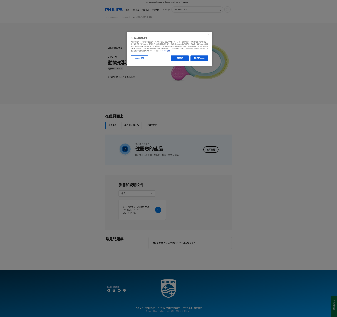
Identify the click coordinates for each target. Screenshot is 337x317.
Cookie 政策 (166, 51)
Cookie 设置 (139, 58)
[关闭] (208, 35)
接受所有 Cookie (199, 58)
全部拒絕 (180, 58)
